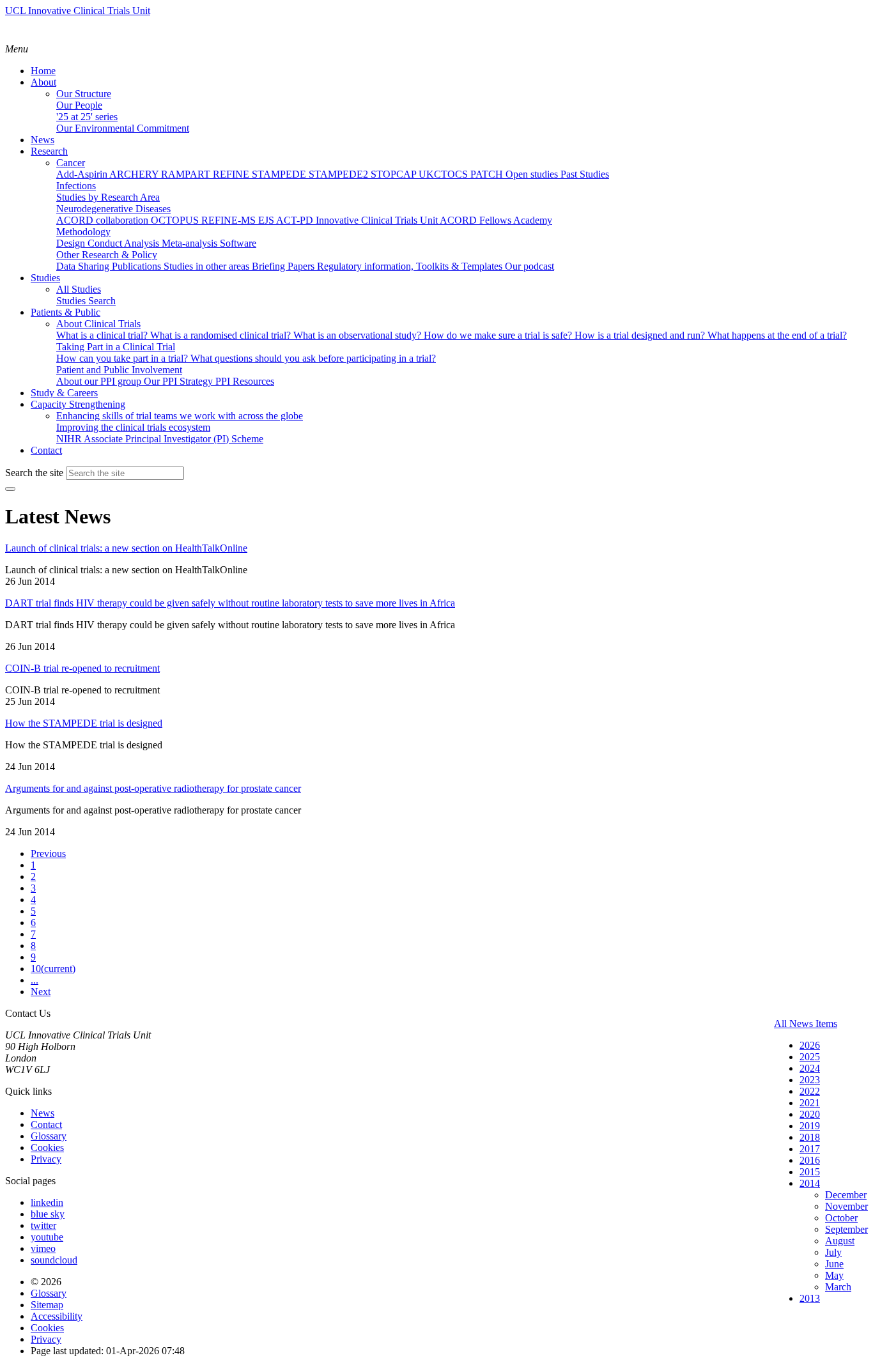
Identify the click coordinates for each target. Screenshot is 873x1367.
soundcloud (54, 1260)
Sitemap (47, 1304)
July (833, 1252)
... (34, 980)
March (838, 1286)
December (846, 1194)
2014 (810, 1183)
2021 (810, 1102)
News (42, 1113)
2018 (810, 1137)
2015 (810, 1171)
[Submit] (10, 489)
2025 (810, 1056)
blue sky (48, 1214)
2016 (810, 1160)
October (841, 1217)
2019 (810, 1125)
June (834, 1263)
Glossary (48, 1136)
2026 (810, 1045)
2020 (810, 1114)
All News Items (805, 1023)
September (846, 1229)
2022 (810, 1091)
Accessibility (56, 1316)
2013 (810, 1298)
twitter (43, 1225)
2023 (810, 1079)
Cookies (47, 1147)
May (834, 1275)
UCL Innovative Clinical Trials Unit (77, 10)
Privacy (46, 1159)
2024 (810, 1068)
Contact (46, 1124)
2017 (810, 1148)
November (846, 1206)
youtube (47, 1237)
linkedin (47, 1202)
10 (53, 968)
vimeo (43, 1248)
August (839, 1240)
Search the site (34, 472)
